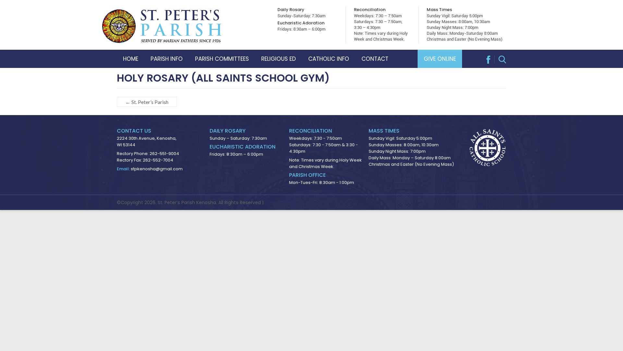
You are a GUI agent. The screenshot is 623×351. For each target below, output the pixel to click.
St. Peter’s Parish (146, 102)
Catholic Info (328, 59)
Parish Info (167, 59)
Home (130, 59)
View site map (281, 202)
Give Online (440, 59)
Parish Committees (222, 59)
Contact (374, 59)
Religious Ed (278, 59)
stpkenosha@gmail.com (157, 169)
